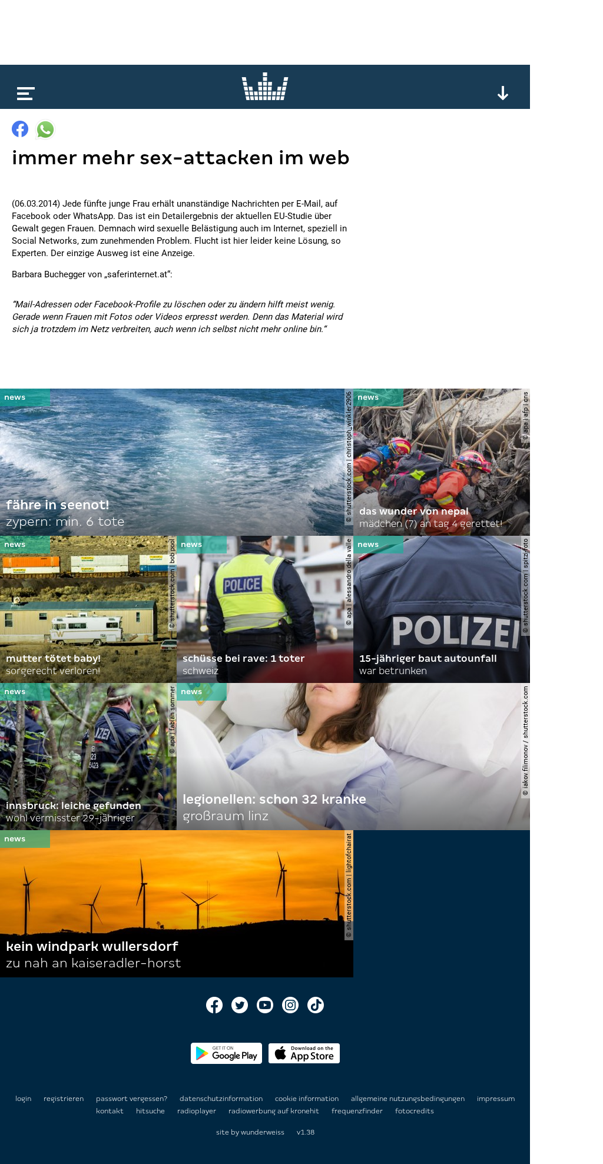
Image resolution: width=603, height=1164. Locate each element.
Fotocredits (414, 1111)
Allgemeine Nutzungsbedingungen (408, 1099)
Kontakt (110, 1111)
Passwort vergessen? (131, 1099)
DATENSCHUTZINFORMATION (222, 1099)
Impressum (496, 1099)
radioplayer (197, 1111)
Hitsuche (151, 1111)
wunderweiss (262, 1132)
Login (23, 1099)
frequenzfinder (358, 1111)
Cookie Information (307, 1099)
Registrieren (64, 1099)
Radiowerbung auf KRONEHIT (274, 1111)
